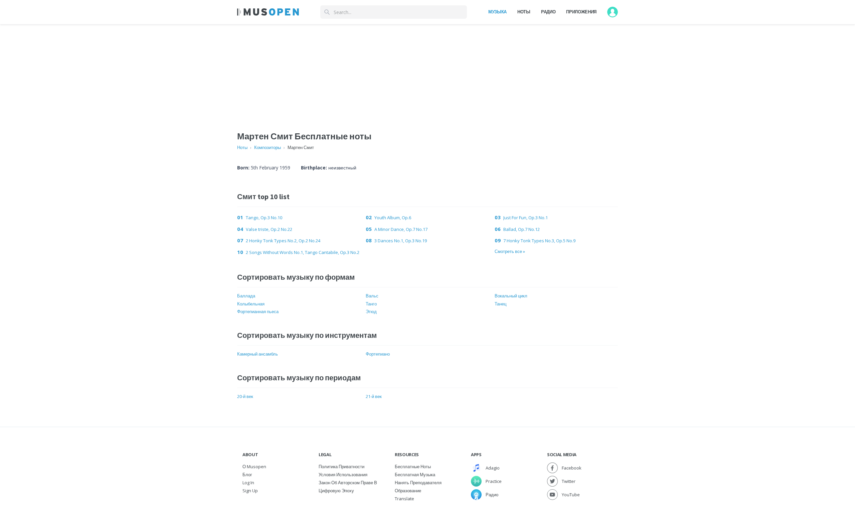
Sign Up (250, 491)
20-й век (245, 396)
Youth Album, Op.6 (392, 218)
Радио (548, 12)
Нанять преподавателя (418, 483)
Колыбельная (251, 304)
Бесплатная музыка (415, 475)
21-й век (374, 396)
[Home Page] (268, 12)
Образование (408, 491)
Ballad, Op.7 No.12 (521, 229)
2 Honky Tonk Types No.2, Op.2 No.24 (283, 241)
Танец (500, 304)
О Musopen (254, 467)
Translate (404, 499)
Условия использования (343, 475)
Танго (371, 304)
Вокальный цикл (511, 296)
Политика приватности (341, 467)
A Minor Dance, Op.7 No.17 (401, 229)
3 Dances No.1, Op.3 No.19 (400, 241)
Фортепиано (378, 354)
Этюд (371, 311)
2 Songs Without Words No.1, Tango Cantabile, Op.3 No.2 (302, 252)
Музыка (497, 12)
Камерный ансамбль (257, 354)
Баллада (246, 296)
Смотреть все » (510, 251)
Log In (248, 483)
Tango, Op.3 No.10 (264, 218)
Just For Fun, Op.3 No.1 (525, 218)
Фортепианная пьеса (258, 311)
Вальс (372, 296)
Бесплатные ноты (413, 467)
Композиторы (267, 147)
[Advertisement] (427, 71)
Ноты (523, 12)
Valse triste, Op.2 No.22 (269, 229)
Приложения (581, 12)
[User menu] (612, 12)
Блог (247, 475)
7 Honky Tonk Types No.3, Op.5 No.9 (539, 241)
